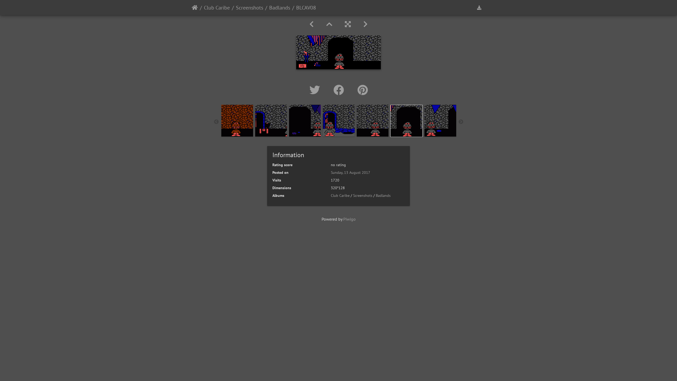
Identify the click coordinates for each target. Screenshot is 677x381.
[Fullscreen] (347, 24)
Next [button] (461, 122)
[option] (237, 121)
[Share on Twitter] (316, 90)
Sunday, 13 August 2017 (350, 172)
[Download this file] (479, 7)
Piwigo (349, 219)
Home (195, 8)
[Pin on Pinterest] (362, 90)
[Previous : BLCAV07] (311, 24)
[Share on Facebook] (340, 90)
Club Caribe (217, 7)
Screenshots (249, 7)
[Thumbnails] (329, 24)
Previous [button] (216, 122)
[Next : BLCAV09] (365, 24)
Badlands (279, 7)
